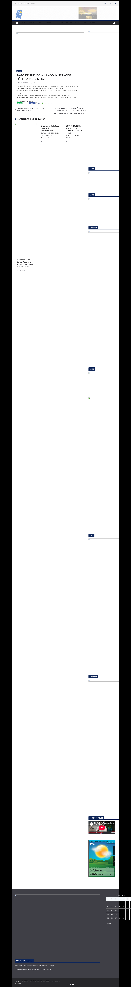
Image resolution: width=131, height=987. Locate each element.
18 (108, 914)
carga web (32, 83)
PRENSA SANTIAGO (31, 981)
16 (127, 910)
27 (116, 918)
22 (123, 914)
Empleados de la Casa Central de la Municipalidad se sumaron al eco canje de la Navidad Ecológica (50, 132)
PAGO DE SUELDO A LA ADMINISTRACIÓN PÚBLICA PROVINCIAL (31, 109)
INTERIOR (48, 23)
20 (116, 914)
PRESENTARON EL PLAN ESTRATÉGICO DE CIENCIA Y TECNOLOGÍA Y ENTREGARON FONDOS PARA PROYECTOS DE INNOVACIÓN (68, 110)
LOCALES (31, 23)
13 (116, 910)
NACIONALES (59, 23)
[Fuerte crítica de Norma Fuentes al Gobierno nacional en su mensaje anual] (26, 124)
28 (119, 918)
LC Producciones (89, 23)
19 (112, 914)
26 (112, 918)
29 (123, 918)
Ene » (109, 923)
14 (119, 910)
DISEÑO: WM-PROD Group (45, 981)
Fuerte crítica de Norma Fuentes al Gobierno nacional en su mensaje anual (25, 263)
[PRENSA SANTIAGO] (16, 23)
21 (119, 914)
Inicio (24, 23)
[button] (52, 23)
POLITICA (39, 23)
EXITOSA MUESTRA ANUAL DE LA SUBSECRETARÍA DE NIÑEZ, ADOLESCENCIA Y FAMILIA (74, 132)
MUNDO (77, 23)
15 (123, 910)
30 (127, 918)
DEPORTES (69, 23)
